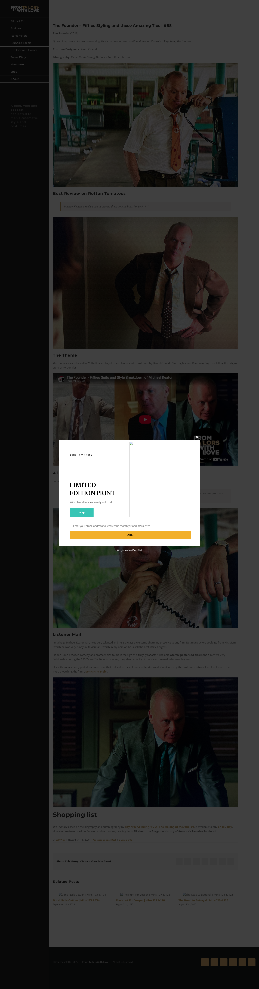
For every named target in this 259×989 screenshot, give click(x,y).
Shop (82, 512)
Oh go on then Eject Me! (129, 550)
